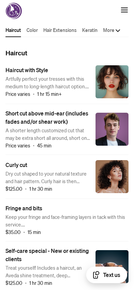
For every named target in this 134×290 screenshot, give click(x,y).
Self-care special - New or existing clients (47, 255)
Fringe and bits (23, 208)
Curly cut (16, 164)
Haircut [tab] (13, 30)
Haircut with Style (26, 70)
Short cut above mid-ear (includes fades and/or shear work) (46, 117)
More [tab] (108, 30)
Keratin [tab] (90, 30)
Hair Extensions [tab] (60, 30)
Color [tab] (32, 30)
